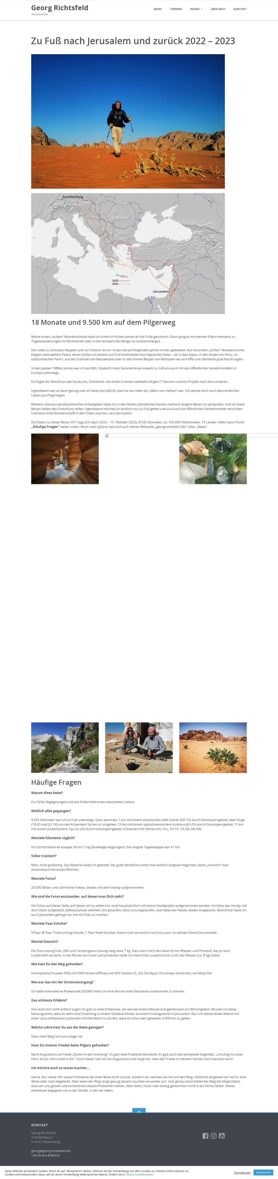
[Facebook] (205, 1135)
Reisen (195, 9)
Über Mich (218, 9)
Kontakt (240, 9)
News (158, 9)
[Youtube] (222, 1135)
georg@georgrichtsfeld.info (51, 1151)
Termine (176, 9)
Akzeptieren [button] (263, 1172)
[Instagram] (214, 1135)
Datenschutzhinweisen (139, 1174)
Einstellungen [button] (242, 1172)
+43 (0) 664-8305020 (45, 1155)
